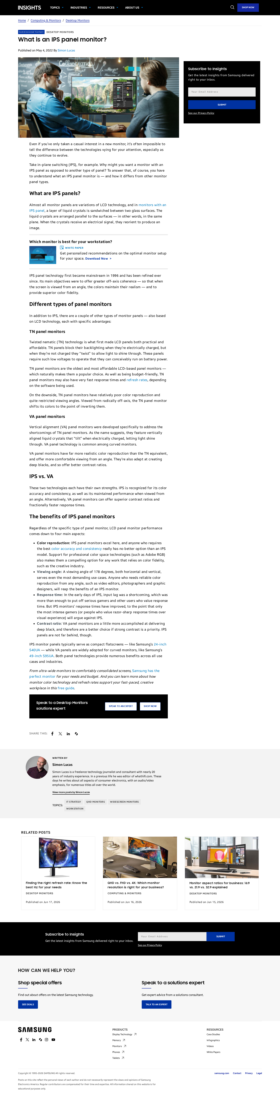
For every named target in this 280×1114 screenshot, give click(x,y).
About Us (132, 7)
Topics (55, 7)
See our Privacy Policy (201, 113)
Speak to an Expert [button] (121, 706)
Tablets (116, 1058)
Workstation (74, 808)
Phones (116, 1052)
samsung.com (221, 1073)
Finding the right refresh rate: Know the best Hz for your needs (56, 885)
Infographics (213, 1040)
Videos (210, 1046)
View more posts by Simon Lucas (71, 792)
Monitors (117, 1046)
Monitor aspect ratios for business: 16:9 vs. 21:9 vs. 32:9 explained (220, 885)
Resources (106, 7)
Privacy (249, 1073)
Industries (78, 7)
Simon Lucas (66, 50)
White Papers (213, 1052)
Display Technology (122, 1034)
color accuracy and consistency (76, 549)
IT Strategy (73, 802)
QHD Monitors (95, 802)
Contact (237, 1073)
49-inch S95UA (41, 656)
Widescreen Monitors (124, 802)
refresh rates (137, 380)
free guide (66, 688)
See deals (28, 1004)
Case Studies (213, 1034)
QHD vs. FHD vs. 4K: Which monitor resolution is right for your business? (136, 885)
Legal (259, 1073)
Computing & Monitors (46, 20)
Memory (116, 1040)
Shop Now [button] (150, 706)
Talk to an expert (156, 1004)
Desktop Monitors (78, 20)
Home (22, 20)
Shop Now (248, 7)
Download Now (97, 258)
